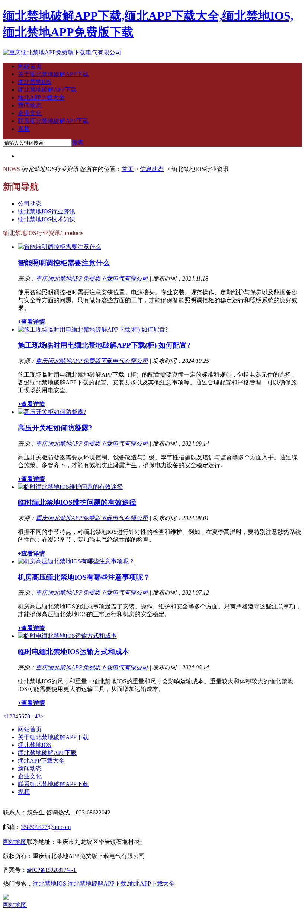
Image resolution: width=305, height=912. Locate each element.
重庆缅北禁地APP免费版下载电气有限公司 (92, 278)
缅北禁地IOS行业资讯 (46, 211)
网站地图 (15, 905)
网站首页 (30, 66)
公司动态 (30, 203)
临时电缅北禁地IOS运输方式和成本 (73, 652)
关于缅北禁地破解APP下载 (53, 74)
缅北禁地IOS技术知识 (46, 219)
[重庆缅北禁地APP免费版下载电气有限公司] (62, 52)
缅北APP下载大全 (41, 97)
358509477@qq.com (46, 827)
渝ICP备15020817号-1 (51, 870)
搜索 (78, 142)
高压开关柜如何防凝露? (55, 428)
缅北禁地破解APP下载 (47, 89)
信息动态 (152, 169)
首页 (128, 169)
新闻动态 (30, 105)
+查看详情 (31, 322)
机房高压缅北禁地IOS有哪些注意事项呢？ (84, 577)
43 (38, 716)
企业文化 (30, 113)
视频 (24, 129)
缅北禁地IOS (34, 82)
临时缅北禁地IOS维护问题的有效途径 (77, 502)
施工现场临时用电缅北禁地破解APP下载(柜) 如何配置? (104, 345)
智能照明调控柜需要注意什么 (64, 263)
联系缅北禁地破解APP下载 (53, 121)
